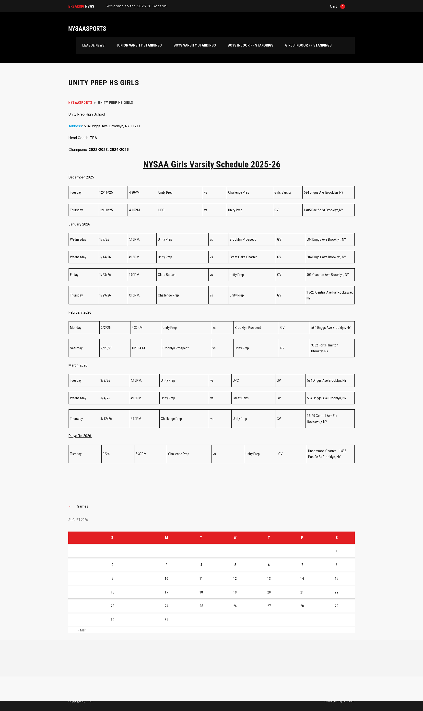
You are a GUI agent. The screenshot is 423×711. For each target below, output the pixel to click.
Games (82, 506)
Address (75, 126)
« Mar (81, 630)
